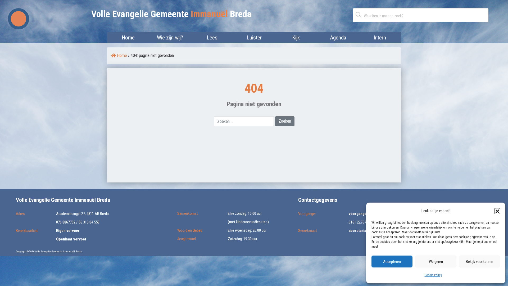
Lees (212, 37)
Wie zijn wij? (170, 37)
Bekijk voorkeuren (479, 261)
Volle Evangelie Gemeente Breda (171, 14)
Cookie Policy (433, 275)
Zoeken (359, 14)
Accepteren (392, 261)
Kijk (296, 37)
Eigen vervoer (68, 230)
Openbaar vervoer (71, 239)
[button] (497, 210)
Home (128, 37)
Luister (254, 37)
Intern (380, 37)
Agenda (338, 37)
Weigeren (436, 261)
